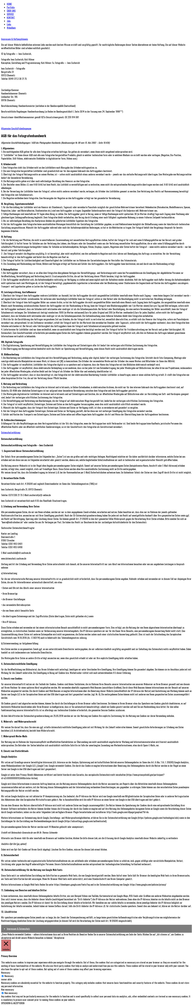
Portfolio (11, 7)
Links (9, 24)
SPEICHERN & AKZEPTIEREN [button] (12, 1003)
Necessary (9, 976)
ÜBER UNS (11, 10)
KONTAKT (11, 17)
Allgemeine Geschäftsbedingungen (16, 128)
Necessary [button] (5, 972)
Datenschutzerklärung (10, 432)
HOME (9, 4)
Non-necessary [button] (7, 989)
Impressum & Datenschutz (18, 928)
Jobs (9, 21)
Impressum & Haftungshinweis (14, 39)
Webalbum (11, 27)
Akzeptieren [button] (59, 937)
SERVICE (10, 14)
